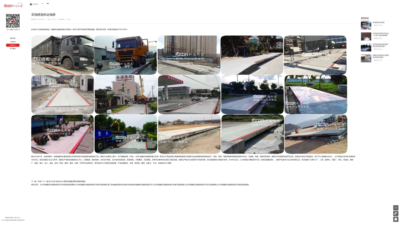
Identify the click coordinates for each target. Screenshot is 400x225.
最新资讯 (13, 45)
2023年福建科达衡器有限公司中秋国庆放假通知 (57, 185)
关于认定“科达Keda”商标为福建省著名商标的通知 (67, 181)
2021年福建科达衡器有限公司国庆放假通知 (233, 185)
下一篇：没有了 (37, 181)
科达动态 (61, 19)
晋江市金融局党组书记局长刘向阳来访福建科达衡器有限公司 (130, 185)
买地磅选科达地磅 (43, 14)
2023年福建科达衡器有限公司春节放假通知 (91, 185)
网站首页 (13, 38)
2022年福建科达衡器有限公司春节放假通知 (169, 185)
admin (69, 19)
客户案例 (13, 48)
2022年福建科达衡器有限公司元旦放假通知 (201, 185)
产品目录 (13, 41)
